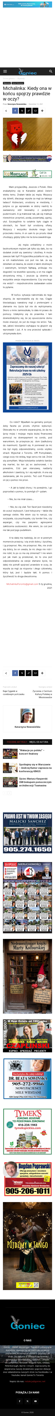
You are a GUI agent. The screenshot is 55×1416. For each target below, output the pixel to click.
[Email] (35, 111)
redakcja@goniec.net (35, 1381)
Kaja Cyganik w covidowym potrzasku (13, 693)
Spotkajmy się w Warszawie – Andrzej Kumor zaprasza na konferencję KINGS (35, 768)
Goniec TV (7, 757)
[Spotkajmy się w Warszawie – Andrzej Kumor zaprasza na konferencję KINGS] (10, 768)
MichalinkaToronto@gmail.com (22, 584)
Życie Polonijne (17, 83)
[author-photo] (28, 722)
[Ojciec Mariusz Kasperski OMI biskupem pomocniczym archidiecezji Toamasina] (10, 782)
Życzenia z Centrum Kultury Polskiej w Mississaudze (42, 694)
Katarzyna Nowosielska (17, 104)
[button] (5, 71)
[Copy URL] (29, 111)
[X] (22, 111)
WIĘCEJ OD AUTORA (38, 742)
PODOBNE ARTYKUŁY (17, 742)
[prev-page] (5, 793)
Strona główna (9, 78)
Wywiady (21, 78)
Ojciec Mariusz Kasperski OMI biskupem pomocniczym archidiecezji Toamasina (35, 782)
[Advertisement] (27, 38)
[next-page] (9, 793)
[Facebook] (15, 111)
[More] (42, 111)
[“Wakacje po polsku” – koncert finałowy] (10, 754)
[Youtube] (35, 1401)
